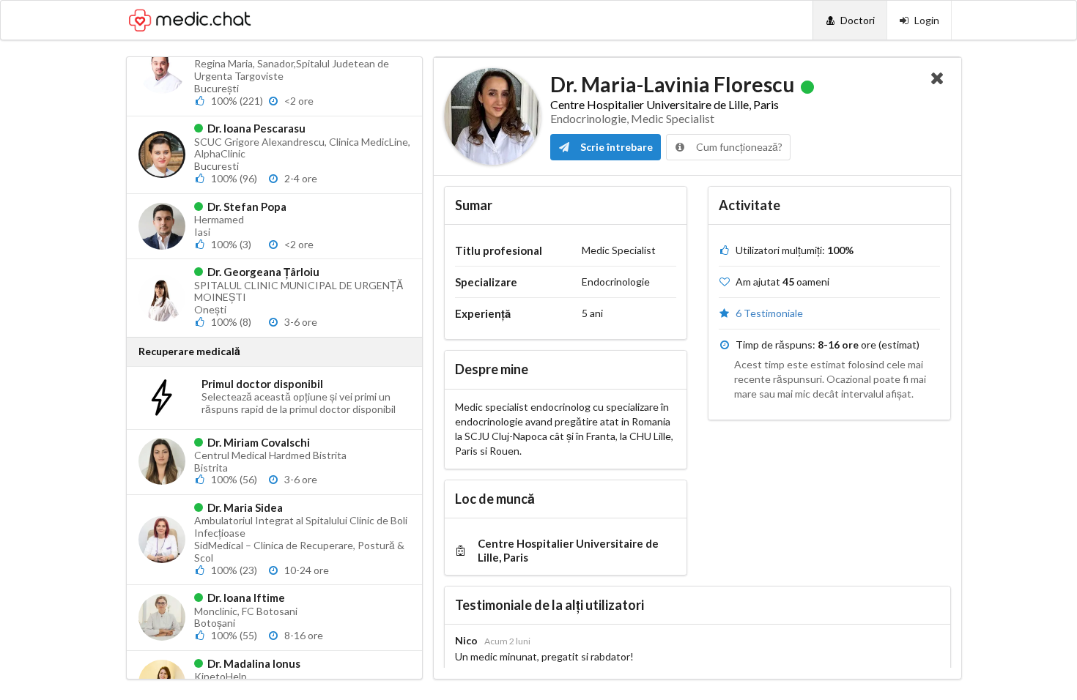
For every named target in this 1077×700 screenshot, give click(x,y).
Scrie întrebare (615, 147)
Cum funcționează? (738, 147)
